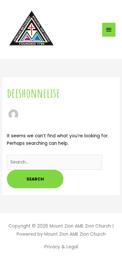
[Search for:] (54, 162)
